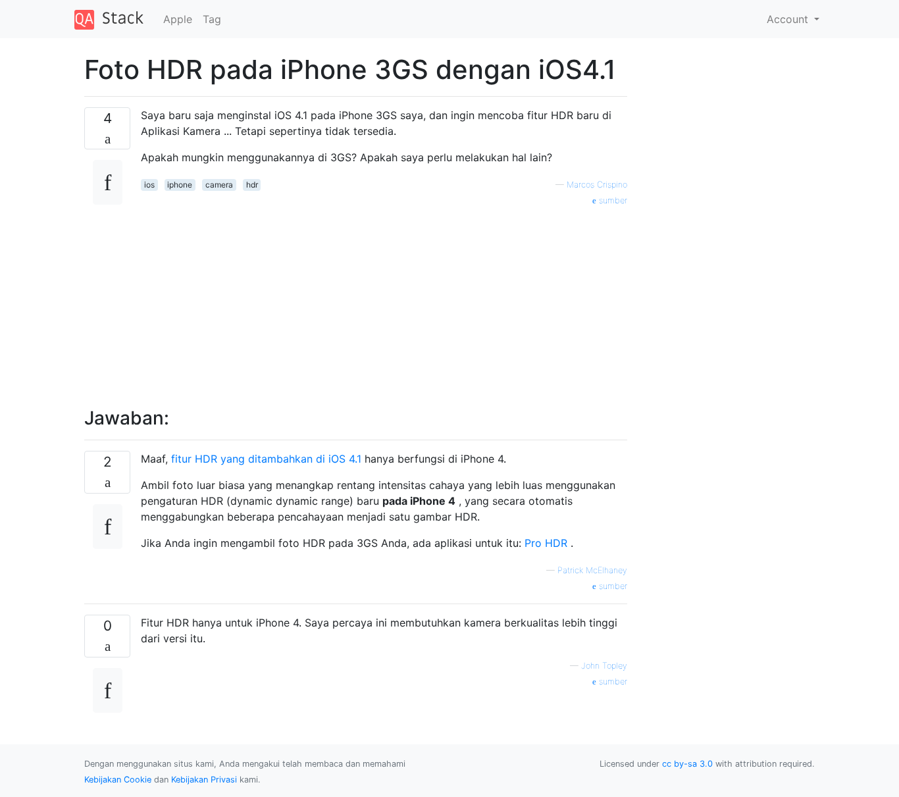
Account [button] (789, 19)
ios (149, 185)
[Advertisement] (384, 299)
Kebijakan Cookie (117, 779)
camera (219, 185)
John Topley (604, 666)
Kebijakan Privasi (204, 779)
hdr (252, 185)
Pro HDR (546, 543)
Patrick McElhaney (592, 570)
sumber (611, 200)
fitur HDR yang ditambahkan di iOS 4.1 (266, 458)
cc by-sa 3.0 (687, 764)
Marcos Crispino (597, 185)
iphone (179, 185)
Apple (177, 19)
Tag (212, 19)
